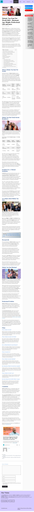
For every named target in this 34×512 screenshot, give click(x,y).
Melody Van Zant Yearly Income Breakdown (9, 52)
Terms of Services (24, 508)
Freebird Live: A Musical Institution (7, 53)
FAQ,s (4, 58)
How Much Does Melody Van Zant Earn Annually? (10, 64)
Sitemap (19, 509)
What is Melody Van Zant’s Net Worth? (8, 60)
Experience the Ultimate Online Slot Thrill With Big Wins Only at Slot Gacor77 (30, 41)
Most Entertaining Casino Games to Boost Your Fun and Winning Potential (30, 33)
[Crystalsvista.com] (1, 1)
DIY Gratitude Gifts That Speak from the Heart (30, 30)
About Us (19, 508)
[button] (32, 1)
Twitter (17, 317)
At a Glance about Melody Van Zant (8, 54)
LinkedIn (19, 317)
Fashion (11, 1)
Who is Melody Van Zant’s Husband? (8, 63)
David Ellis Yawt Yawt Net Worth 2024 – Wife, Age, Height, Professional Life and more (11, 235)
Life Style (4, 454)
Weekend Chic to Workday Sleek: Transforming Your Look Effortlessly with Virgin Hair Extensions (30, 19)
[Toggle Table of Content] (15, 50)
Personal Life (5, 55)
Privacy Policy (29, 508)
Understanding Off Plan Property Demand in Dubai (30, 23)
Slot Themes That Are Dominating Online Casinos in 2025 (30, 45)
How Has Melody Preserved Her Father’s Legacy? (10, 66)
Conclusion (4, 67)
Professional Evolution (6, 57)
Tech (24, 1)
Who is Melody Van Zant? (7, 59)
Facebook (13, 317)
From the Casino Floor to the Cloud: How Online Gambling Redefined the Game (30, 37)
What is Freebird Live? (7, 62)
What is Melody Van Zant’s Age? (8, 65)
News (20, 1)
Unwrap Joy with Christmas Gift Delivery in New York (30, 26)
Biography (15, 1)
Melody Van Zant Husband (6, 56)
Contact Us (28, 1)
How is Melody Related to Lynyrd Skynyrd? (9, 61)
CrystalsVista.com (8, 424)
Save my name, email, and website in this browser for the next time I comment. (12, 484)
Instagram (3, 318)
